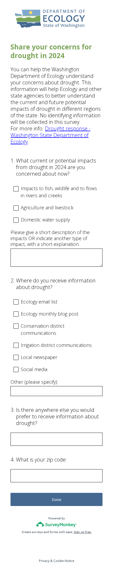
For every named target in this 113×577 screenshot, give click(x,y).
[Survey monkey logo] (56, 524)
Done (56, 499)
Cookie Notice (63, 561)
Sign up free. (82, 532)
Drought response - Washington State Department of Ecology (50, 135)
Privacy (44, 561)
